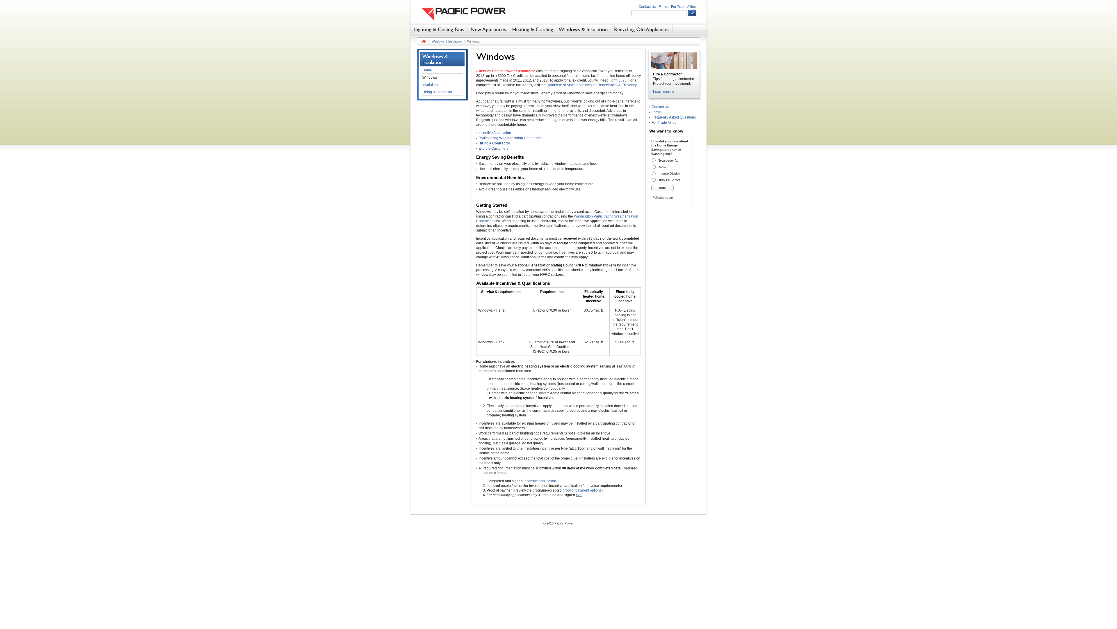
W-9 (579, 495)
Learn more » (663, 92)
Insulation (430, 85)
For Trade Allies (683, 7)
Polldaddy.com (662, 197)
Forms (663, 7)
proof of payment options (582, 490)
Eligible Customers (493, 148)
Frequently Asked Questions (674, 117)
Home (423, 41)
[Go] (692, 13)
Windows (429, 77)
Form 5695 (618, 80)
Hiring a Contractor (494, 143)
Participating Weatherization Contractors (510, 138)
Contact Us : (648, 7)
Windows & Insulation (447, 41)
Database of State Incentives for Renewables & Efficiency (591, 85)
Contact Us (660, 107)
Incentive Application (495, 133)
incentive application (540, 481)
